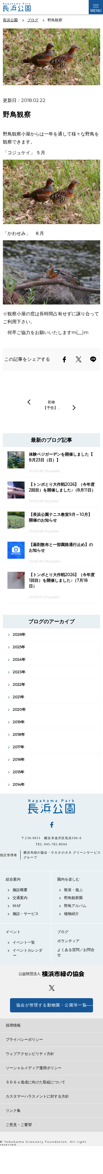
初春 (51, 402)
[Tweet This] (78, 359)
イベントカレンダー (27, 953)
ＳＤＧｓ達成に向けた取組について (35, 1082)
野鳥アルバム (75, 906)
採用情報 (13, 1025)
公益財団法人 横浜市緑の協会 (51, 974)
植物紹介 (71, 914)
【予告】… (51, 407)
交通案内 (20, 898)
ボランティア (68, 941)
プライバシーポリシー (24, 1039)
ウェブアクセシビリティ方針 (30, 1054)
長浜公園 (51, 806)
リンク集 (13, 1110)
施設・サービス (26, 914)
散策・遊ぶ (73, 890)
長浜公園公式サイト (21, 7)
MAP (17, 906)
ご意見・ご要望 (19, 1125)
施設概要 (20, 890)
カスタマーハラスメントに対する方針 (37, 1096)
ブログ (62, 932)
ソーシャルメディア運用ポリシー (34, 1068)
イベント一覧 (24, 942)
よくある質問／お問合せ (75, 952)
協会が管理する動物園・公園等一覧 (51, 1005)
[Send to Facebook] (64, 359)
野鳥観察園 (73, 898)
